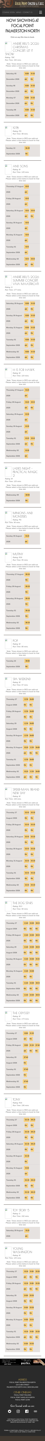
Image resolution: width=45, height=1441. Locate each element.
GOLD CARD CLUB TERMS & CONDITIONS (22, 1432)
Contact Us (27, 12)
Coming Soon (8, 12)
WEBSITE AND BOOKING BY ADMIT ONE (22, 1422)
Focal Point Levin (22, 1400)
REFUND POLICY (36, 1430)
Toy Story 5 (21, 1210)
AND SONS (20, 166)
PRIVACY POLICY (24, 1430)
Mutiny (18, 554)
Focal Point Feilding (22, 1395)
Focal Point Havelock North (22, 1397)
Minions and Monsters (23, 514)
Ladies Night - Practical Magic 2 (25, 472)
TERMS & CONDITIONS (11, 1430)
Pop (15, 640)
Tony (16, 1099)
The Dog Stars (23, 903)
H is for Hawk (24, 369)
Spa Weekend (22, 679)
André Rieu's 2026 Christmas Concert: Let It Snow (22, 49)
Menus (18, 12)
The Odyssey (21, 1013)
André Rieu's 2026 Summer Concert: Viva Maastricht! (26, 280)
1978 (16, 128)
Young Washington (22, 1250)
